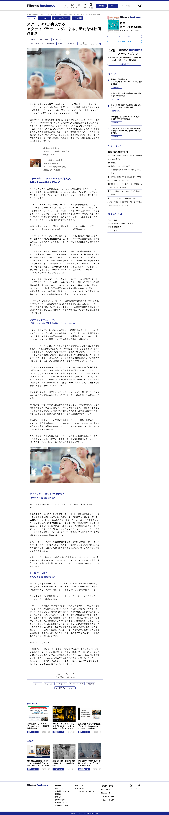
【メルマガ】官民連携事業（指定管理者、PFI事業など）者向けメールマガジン (124, 178)
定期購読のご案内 (61, 805)
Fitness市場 (112, 231)
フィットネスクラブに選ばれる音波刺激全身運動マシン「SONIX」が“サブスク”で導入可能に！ (126, 130)
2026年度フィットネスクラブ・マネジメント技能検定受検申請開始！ (126, 118)
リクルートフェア (107, 800)
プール (32, 39)
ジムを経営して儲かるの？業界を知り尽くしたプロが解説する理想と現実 (126, 106)
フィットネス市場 (107, 796)
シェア (73, 677)
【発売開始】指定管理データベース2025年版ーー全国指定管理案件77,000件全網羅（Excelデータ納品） (124, 168)
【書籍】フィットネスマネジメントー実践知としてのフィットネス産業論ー (124, 185)
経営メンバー (60, 788)
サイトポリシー (80, 788)
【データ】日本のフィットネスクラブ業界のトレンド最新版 (124, 193)
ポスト (67, 677)
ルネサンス (57, 39)
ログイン (113, 6)
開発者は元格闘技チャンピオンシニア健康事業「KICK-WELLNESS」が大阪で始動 (126, 81)
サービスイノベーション (67, 44)
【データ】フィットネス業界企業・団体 (121, 198)
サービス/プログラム (61, 18)
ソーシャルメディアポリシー (85, 791)
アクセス (58, 797)
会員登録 (101, 6)
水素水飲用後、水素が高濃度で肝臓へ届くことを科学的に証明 (126, 94)
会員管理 (50, 44)
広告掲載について (61, 802)
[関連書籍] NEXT (114, 227)
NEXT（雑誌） (106, 789)
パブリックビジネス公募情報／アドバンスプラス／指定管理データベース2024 (124, 203)
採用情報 (58, 794)
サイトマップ (79, 785)
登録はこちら (125, 64)
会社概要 (58, 785)
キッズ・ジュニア (36, 44)
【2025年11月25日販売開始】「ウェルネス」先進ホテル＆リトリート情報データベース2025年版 (124, 155)
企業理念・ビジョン (62, 791)
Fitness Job (112, 220)
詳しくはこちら (125, 36)
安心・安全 (44, 39)
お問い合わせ (60, 800)
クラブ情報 (77, 18)
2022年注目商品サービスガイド (120, 223)
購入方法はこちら (125, 41)
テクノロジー (44, 18)
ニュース (31, 18)
